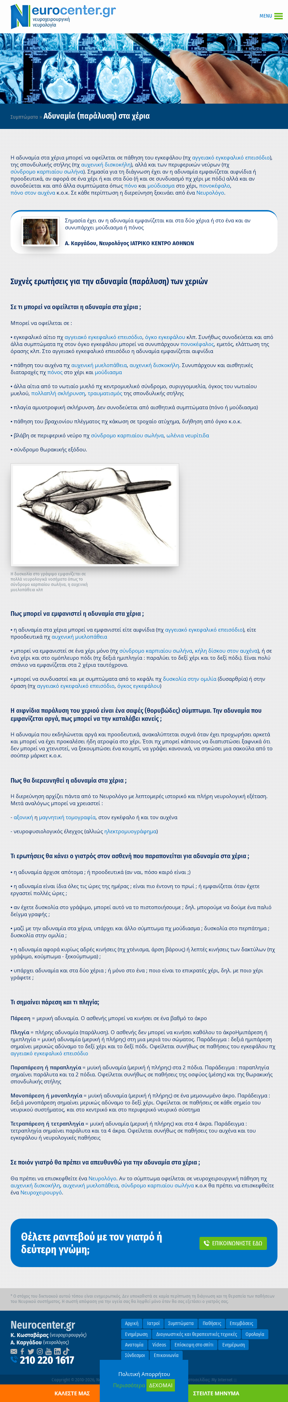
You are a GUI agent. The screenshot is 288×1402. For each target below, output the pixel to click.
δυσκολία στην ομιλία (189, 678)
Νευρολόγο (210, 192)
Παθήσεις (212, 1323)
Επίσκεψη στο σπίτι (194, 1345)
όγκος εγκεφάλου (138, 685)
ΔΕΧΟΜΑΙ (160, 1385)
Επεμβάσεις (241, 1323)
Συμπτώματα (24, 117)
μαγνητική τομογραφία (67, 817)
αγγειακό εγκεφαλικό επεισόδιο (231, 157)
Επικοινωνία (166, 1355)
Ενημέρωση (136, 1334)
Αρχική (131, 1323)
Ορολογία (255, 1334)
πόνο (130, 185)
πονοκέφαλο (214, 185)
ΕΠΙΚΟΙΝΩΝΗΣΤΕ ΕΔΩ (237, 1243)
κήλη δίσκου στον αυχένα (226, 650)
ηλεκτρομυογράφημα (130, 831)
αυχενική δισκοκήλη (106, 164)
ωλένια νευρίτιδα (187, 435)
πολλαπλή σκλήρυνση (58, 393)
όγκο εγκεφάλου (165, 336)
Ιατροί (153, 1323)
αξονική (23, 817)
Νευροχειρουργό (41, 1192)
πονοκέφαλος (197, 343)
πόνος (55, 372)
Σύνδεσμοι (135, 1355)
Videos (159, 1345)
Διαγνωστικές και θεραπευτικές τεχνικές (196, 1334)
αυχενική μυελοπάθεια (99, 365)
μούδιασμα (161, 185)
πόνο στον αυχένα (33, 192)
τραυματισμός (105, 393)
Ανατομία (134, 1345)
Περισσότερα (129, 1385)
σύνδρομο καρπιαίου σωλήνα (47, 171)
